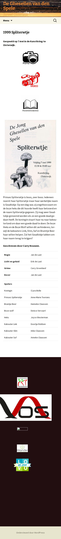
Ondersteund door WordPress (30, 532)
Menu (6, 20)
